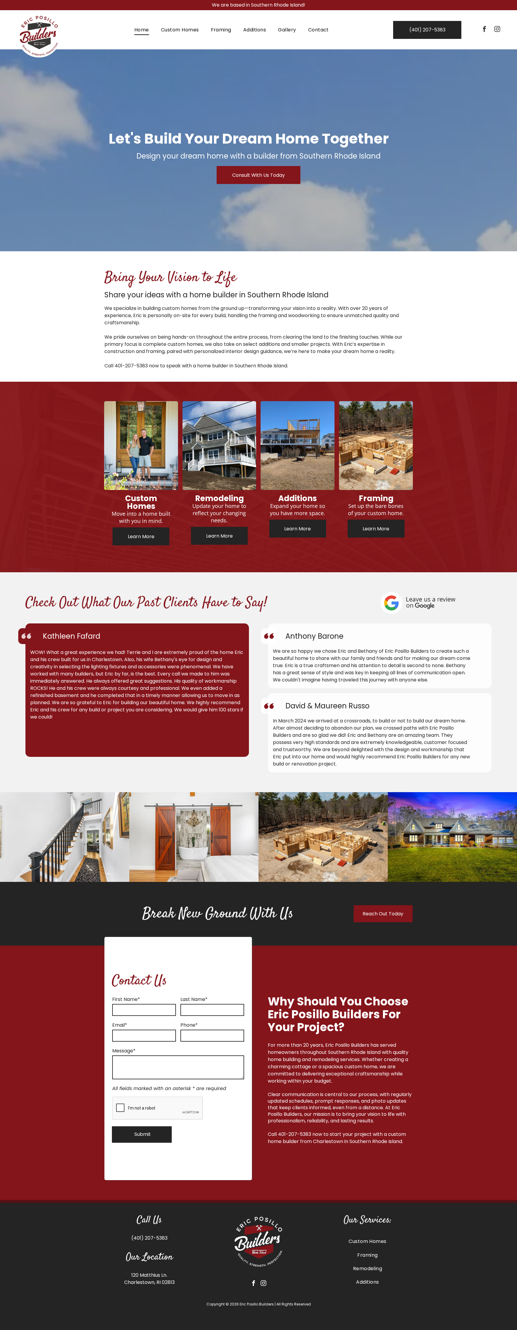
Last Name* (194, 999)
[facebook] (484, 30)
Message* (124, 1050)
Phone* (189, 1025)
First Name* (126, 999)
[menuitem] (141, 30)
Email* (119, 1025)
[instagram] (497, 30)
